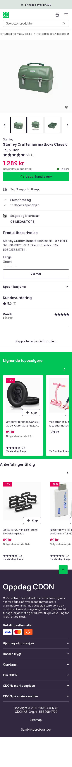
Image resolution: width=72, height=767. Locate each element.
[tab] (18, 125)
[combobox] (36, 23)
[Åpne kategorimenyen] (66, 14)
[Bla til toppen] (63, 569)
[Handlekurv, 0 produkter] (57, 14)
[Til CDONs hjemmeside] (6, 14)
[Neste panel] (64, 369)
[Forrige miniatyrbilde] (4, 125)
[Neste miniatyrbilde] (67, 125)
